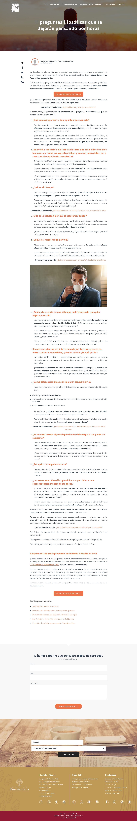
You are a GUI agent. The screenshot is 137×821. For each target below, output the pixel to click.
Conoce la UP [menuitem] (110, 4)
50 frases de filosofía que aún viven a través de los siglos (54, 615)
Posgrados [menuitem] (83, 4)
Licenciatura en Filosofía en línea (44, 565)
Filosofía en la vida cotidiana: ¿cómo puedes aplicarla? (53, 610)
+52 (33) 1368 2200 (112, 793)
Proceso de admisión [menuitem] (69, 4)
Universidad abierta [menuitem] (96, 4)
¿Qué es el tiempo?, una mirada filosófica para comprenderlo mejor (79, 210)
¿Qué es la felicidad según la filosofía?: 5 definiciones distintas (81, 260)
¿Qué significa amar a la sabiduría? (45, 606)
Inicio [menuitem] (46, 4)
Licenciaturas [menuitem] (55, 4)
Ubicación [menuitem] (120, 4)
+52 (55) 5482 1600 (46, 793)
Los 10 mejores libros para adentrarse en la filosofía (53, 619)
